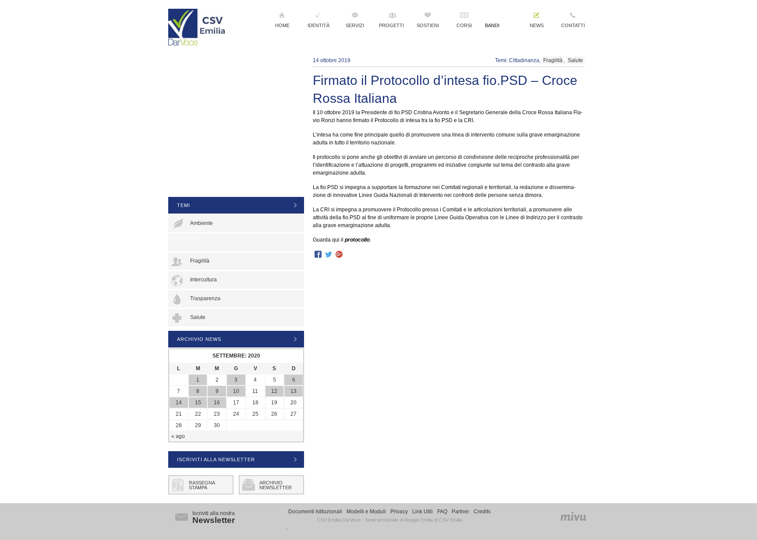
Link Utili (422, 511)
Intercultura (203, 280)
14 (179, 403)
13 (293, 391)
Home (282, 25)
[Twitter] (328, 255)
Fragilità (552, 60)
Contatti (573, 25)
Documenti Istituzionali (315, 511)
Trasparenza (205, 298)
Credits (482, 511)
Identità (318, 25)
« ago (178, 436)
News (537, 25)
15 (198, 403)
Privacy (399, 511)
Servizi (355, 25)
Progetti (391, 25)
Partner (460, 511)
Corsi (464, 25)
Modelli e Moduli (366, 511)
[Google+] (339, 255)
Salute (575, 60)
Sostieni (428, 25)
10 (236, 391)
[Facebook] (318, 255)
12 (274, 391)
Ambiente (201, 223)
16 (217, 403)
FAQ (442, 511)
